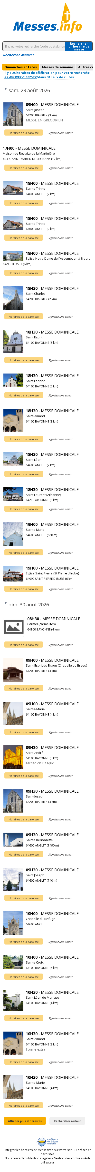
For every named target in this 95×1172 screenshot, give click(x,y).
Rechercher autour (67, 1121)
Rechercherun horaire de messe (78, 46)
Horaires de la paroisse (24, 133)
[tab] (20, 67)
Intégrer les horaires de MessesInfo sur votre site (38, 1150)
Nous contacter (15, 1158)
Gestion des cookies (68, 1158)
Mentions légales (39, 1158)
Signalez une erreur (60, 133)
